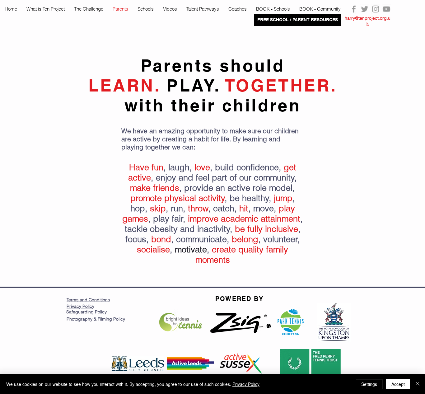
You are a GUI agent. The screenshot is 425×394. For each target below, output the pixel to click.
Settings (369, 384)
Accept (398, 384)
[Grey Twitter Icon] (364, 9)
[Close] (417, 384)
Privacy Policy (80, 306)
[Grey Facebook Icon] (353, 9)
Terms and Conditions (88, 300)
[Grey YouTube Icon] (386, 9)
